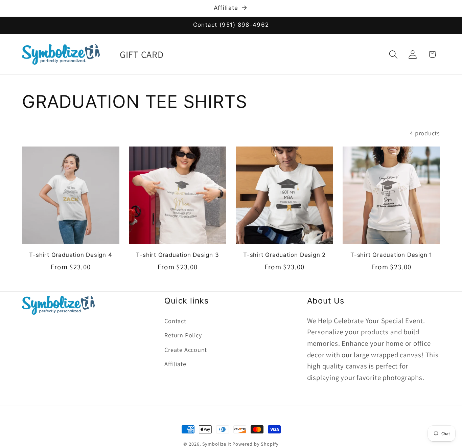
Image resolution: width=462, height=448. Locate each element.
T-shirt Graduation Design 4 (70, 254)
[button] (393, 54)
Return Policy (183, 335)
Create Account (185, 349)
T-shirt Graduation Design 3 (177, 254)
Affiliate (175, 364)
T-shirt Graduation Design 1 (391, 254)
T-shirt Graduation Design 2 (284, 254)
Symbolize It (216, 444)
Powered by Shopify (255, 444)
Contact (175, 320)
